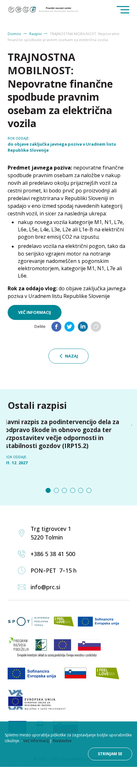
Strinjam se (110, 753)
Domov (14, 33)
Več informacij (34, 312)
